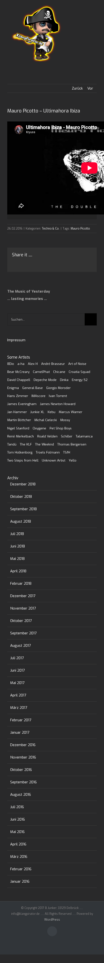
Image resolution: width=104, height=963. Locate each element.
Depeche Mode (45, 380)
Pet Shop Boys (61, 428)
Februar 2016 (20, 869)
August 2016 (20, 794)
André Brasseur (53, 363)
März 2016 (18, 856)
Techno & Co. (50, 229)
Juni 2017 (17, 670)
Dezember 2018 (23, 484)
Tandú (11, 444)
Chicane (59, 372)
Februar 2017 (20, 720)
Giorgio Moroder (58, 388)
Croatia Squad (79, 372)
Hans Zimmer (17, 396)
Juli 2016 (17, 807)
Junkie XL (37, 412)
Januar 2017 (19, 732)
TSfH (66, 452)
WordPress (52, 920)
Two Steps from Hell (22, 460)
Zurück (77, 88)
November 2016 (23, 757)
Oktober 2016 (21, 769)
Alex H (33, 363)
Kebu (51, 412)
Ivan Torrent (58, 396)
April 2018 (18, 571)
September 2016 (23, 782)
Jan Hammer (17, 412)
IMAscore (38, 396)
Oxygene (39, 428)
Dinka (64, 380)
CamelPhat (41, 372)
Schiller (66, 436)
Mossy (65, 420)
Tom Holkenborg (19, 452)
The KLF (26, 444)
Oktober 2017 (21, 620)
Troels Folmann (48, 452)
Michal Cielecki (45, 420)
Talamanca (84, 436)
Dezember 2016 (23, 744)
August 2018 (20, 521)
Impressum (16, 340)
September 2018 (23, 509)
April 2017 (18, 695)
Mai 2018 (17, 558)
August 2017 (20, 645)
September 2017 (23, 633)
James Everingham (22, 404)
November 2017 (23, 608)
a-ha (20, 363)
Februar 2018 (20, 583)
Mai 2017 (17, 682)
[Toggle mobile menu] (95, 14)
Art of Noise (77, 363)
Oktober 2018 (21, 496)
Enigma (13, 388)
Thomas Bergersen (71, 444)
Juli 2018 (17, 533)
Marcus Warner (70, 412)
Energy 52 (80, 380)
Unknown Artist (53, 460)
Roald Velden (47, 436)
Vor (90, 88)
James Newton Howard (57, 404)
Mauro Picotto (80, 229)
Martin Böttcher (19, 420)
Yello (72, 460)
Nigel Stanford (18, 428)
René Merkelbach (20, 436)
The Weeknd (44, 444)
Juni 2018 (17, 546)
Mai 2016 (17, 831)
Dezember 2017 (22, 595)
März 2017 (18, 707)
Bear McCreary (18, 372)
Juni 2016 (17, 819)
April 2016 (18, 844)
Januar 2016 (20, 881)
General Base (32, 388)
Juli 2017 (17, 658)
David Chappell (18, 380)
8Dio (10, 363)
